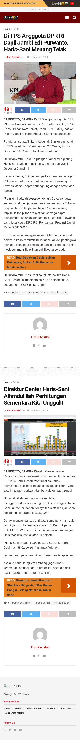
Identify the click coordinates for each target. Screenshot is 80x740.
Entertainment (33, 708)
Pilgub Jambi (59, 292)
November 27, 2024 (37, 57)
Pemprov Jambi (38, 292)
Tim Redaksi (14, 57)
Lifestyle (50, 708)
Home (7, 29)
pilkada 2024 (62, 602)
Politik (16, 29)
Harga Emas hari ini (14, 713)
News (18, 708)
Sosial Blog (65, 708)
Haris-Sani (18, 292)
